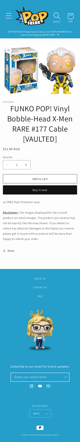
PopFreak (33, 434)
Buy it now (40, 190)
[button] (8, 16)
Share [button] (11, 250)
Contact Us (40, 287)
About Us (40, 278)
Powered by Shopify (49, 434)
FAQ (40, 296)
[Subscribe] (65, 377)
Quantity (8, 157)
